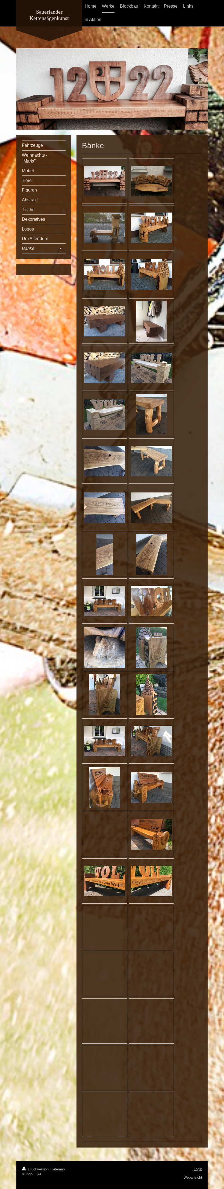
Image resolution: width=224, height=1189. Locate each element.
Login (198, 1169)
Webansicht (193, 1177)
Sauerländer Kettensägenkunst (49, 15)
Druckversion (38, 1169)
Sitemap (58, 1169)
